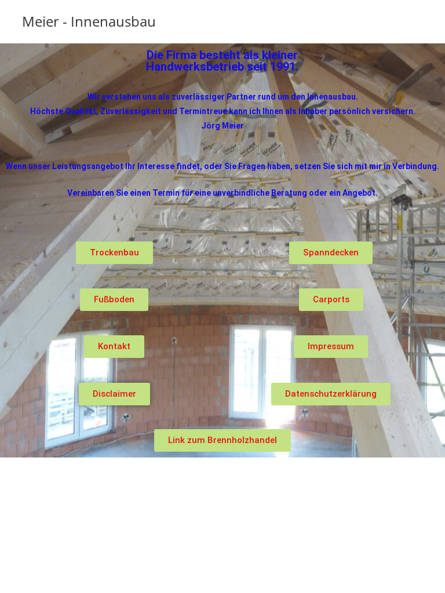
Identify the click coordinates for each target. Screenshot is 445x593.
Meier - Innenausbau (89, 21)
